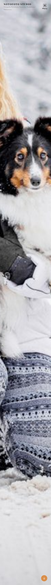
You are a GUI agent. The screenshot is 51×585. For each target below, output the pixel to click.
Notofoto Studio (17, 4)
